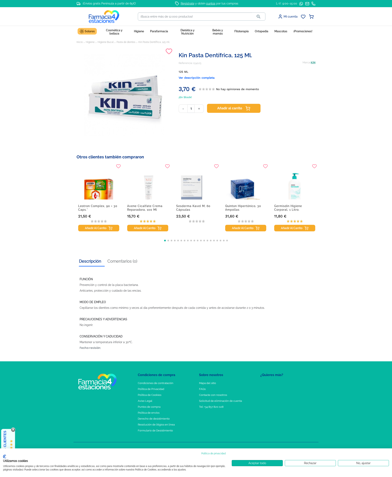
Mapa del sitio (207, 383)
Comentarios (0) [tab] (122, 261)
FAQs (202, 389)
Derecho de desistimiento (154, 418)
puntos (210, 3)
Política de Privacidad (151, 389)
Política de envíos (148, 412)
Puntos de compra (149, 406)
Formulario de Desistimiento (155, 430)
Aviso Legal (145, 400)
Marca (306, 62)
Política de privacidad (213, 453)
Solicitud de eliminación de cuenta (220, 400)
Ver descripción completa (197, 77)
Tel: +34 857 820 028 (211, 406)
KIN (313, 62)
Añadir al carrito (229, 108)
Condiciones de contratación (155, 383)
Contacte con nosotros (213, 394)
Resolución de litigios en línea (156, 424)
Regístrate (187, 3)
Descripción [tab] (90, 261)
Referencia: (186, 63)
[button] (165, 240)
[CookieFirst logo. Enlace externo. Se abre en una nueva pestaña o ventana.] (4, 456)
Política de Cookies (149, 394)
